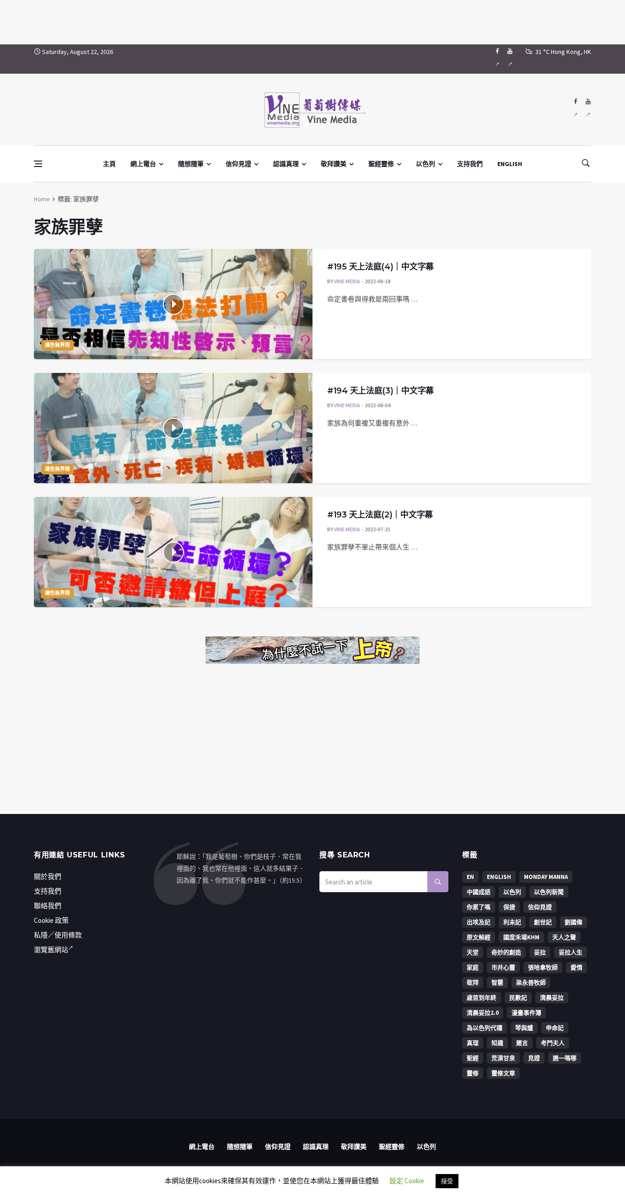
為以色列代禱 (484, 1028)
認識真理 (286, 164)
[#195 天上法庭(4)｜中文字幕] (173, 304)
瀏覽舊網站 (51, 949)
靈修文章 (503, 1073)
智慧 (497, 982)
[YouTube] (510, 59)
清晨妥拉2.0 (483, 1013)
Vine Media (347, 281)
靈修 (473, 1073)
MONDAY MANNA (546, 877)
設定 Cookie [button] (406, 1180)
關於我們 (47, 876)
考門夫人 (553, 1043)
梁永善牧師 (531, 982)
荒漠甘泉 (503, 1058)
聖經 (473, 1058)
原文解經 (478, 937)
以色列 (425, 164)
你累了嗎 (478, 907)
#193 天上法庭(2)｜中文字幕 (380, 515)
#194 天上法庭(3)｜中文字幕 (380, 391)
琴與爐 (524, 1028)
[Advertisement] (312, 20)
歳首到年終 (481, 998)
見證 (534, 1058)
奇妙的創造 (506, 952)
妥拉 (540, 952)
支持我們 (470, 164)
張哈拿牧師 (543, 967)
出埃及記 (478, 922)
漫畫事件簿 (526, 1013)
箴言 (522, 1043)
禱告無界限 (57, 345)
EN (470, 877)
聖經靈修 (381, 164)
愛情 (576, 967)
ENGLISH (509, 164)
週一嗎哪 (565, 1058)
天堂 (473, 952)
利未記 (512, 922)
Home (42, 199)
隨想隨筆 (191, 164)
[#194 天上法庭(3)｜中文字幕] (173, 428)
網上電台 (143, 164)
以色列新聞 (549, 892)
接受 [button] (447, 1181)
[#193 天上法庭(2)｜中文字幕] (173, 552)
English (499, 877)
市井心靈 (503, 967)
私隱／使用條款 (58, 935)
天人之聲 (564, 937)
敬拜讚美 (333, 164)
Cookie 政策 (51, 920)
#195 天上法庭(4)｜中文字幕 (380, 267)
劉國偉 (573, 922)
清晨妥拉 (552, 998)
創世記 (543, 922)
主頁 (109, 164)
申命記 (555, 1028)
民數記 (518, 998)
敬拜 (473, 982)
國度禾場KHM (521, 937)
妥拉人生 (570, 952)
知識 (497, 1043)
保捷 (509, 907)
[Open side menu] (38, 163)
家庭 (473, 967)
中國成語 (478, 892)
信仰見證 (238, 164)
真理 (473, 1043)
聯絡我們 (47, 905)
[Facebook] (497, 59)
